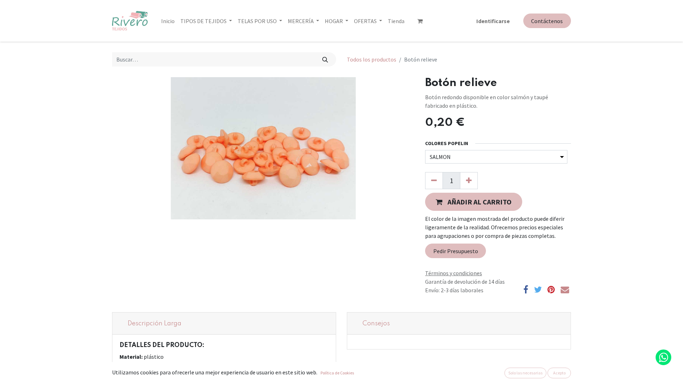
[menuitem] (168, 21)
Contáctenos (547, 21)
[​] (419, 21)
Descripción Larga (154, 323)
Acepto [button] (559, 372)
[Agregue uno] (469, 180)
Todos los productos (371, 59)
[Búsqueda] (325, 59)
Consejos (376, 323)
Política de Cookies (337, 372)
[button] (473, 202)
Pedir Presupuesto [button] (455, 251)
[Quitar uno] (434, 180)
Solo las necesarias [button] (525, 372)
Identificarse (493, 21)
